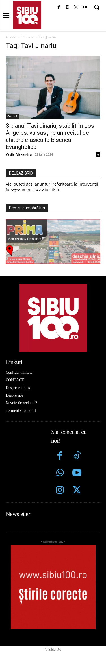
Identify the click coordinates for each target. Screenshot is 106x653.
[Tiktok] (77, 456)
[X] (76, 7)
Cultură (12, 116)
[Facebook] (58, 7)
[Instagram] (67, 7)
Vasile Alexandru (19, 154)
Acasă (10, 37)
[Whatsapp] (59, 473)
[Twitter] (77, 490)
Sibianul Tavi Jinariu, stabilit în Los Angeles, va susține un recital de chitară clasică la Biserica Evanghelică (50, 136)
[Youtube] (84, 7)
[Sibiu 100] (27, 15)
